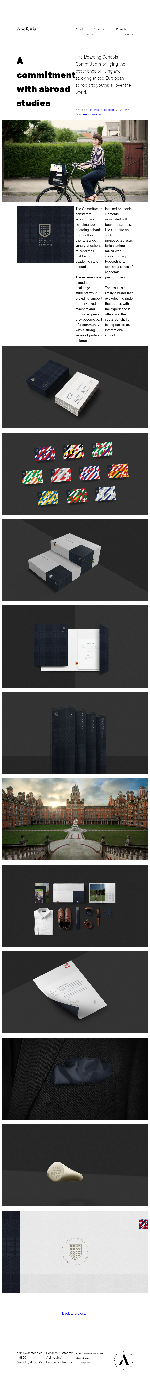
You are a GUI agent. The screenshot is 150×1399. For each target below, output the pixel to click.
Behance (52, 1353)
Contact (90, 34)
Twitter (66, 1362)
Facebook (52, 1362)
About (79, 29)
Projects (121, 29)
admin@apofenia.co (29, 1353)
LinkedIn (54, 1357)
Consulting (99, 29)
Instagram (67, 1353)
